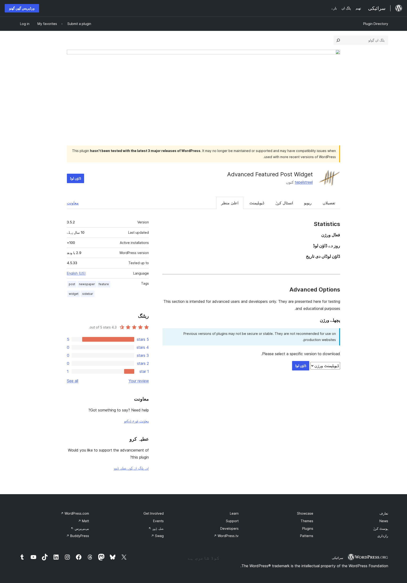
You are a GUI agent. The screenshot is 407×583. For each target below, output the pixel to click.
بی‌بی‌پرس (80, 528)
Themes (307, 521)
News (383, 521)
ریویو (308, 203)
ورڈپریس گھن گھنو (22, 8)
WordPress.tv (226, 536)
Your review (139, 380)
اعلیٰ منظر (229, 203)
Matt (83, 521)
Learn (234, 513)
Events (158, 521)
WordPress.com (75, 513)
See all (72, 380)
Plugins (307, 528)
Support (232, 521)
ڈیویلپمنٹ (256, 203)
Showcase (305, 513)
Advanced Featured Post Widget (270, 174)
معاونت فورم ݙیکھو (136, 421)
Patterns (306, 536)
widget (73, 294)
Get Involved (153, 513)
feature (104, 284)
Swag (157, 536)
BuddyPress (77, 536)
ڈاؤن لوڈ (75, 178)
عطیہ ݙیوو (156, 528)
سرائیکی (337, 558)
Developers (229, 528)
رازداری (382, 536)
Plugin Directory (375, 24)
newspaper (87, 284)
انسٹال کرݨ (284, 203)
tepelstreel (304, 182)
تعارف (383, 513)
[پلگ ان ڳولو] (338, 40)
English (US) (76, 273)
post (72, 284)
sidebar (87, 294)
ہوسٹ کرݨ (380, 528)
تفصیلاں (329, 203)
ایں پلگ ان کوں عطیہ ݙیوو (131, 468)
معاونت (73, 203)
